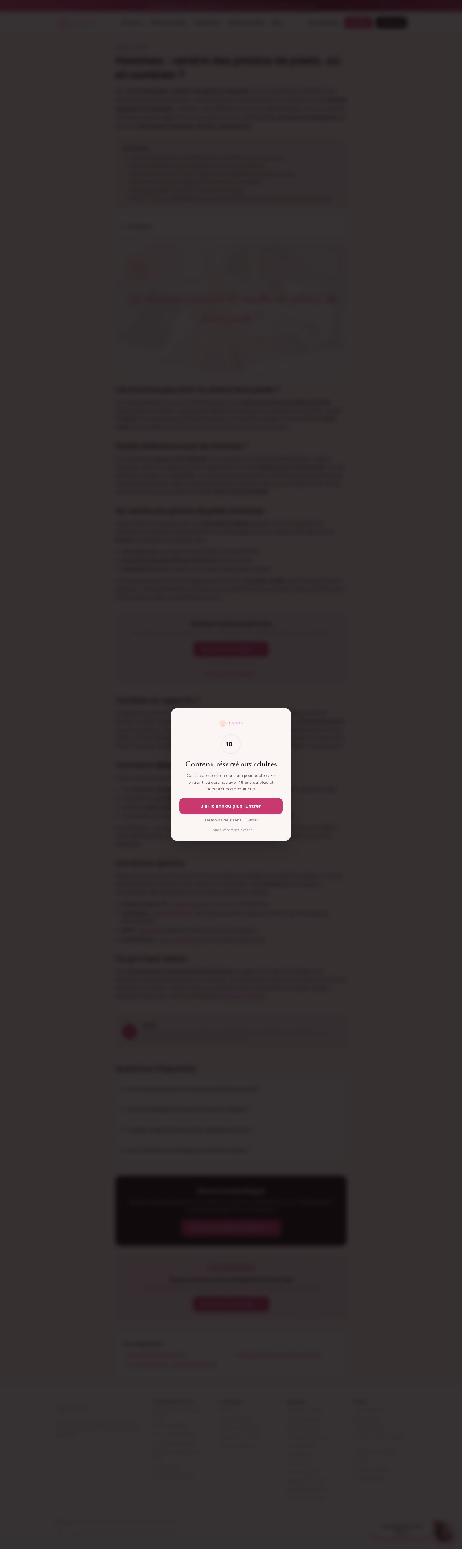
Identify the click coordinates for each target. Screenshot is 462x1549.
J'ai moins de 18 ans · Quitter (231, 820)
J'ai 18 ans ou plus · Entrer (231, 806)
